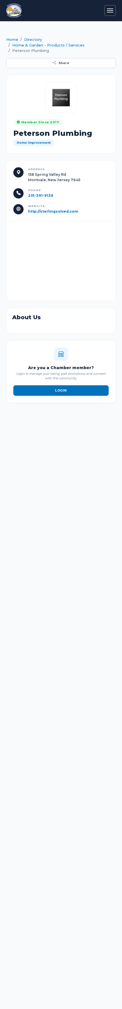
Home (12, 39)
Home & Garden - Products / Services (48, 45)
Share (63, 63)
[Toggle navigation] (110, 10)
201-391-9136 (40, 195)
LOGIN (61, 390)
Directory (33, 39)
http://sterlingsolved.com (53, 211)
